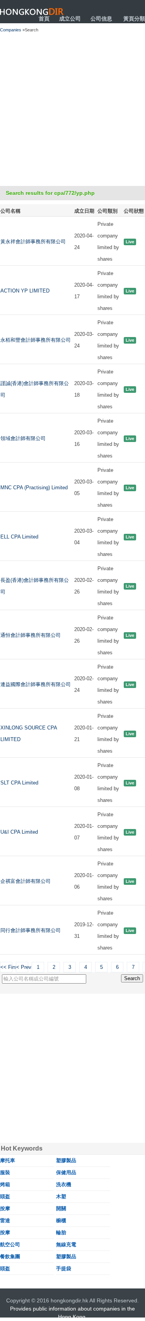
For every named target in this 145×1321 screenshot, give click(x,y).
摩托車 (7, 1160)
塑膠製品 (66, 1160)
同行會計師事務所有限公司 (30, 930)
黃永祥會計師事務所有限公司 (33, 241)
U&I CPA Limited (19, 832)
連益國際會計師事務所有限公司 (35, 684)
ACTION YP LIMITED (24, 291)
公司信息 (101, 18)
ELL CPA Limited (19, 537)
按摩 (5, 1208)
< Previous (22, 967)
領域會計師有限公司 (23, 438)
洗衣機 (63, 1184)
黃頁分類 (134, 18)
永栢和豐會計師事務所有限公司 (35, 340)
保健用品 (66, 1172)
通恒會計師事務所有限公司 (30, 635)
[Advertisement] (72, 109)
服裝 (5, 1172)
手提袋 (63, 1268)
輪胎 (61, 1232)
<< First (6, 967)
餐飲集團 (10, 1256)
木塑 (61, 1196)
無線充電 (66, 1244)
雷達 (5, 1220)
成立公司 (70, 18)
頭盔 (5, 1196)
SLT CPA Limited (19, 783)
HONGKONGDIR (32, 11)
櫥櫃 (61, 1220)
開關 (61, 1208)
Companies (10, 30)
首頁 (44, 18)
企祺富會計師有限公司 (25, 881)
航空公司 (10, 1244)
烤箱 (5, 1184)
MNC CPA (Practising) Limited (34, 487)
